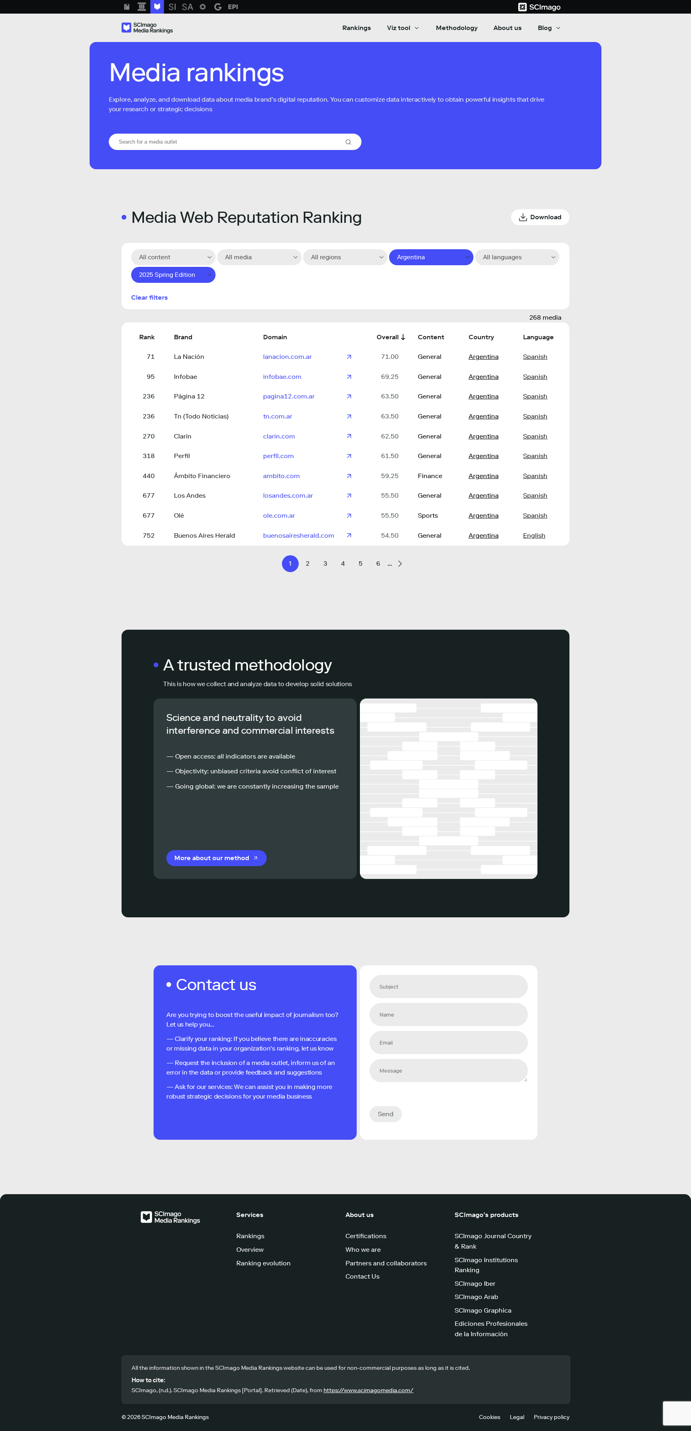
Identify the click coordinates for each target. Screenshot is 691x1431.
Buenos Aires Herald (204, 535)
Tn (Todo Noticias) (201, 416)
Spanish (535, 356)
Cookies (489, 1417)
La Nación (189, 356)
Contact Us (362, 1276)
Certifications (366, 1236)
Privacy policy (551, 1417)
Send (385, 1114)
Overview (250, 1249)
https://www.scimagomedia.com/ (368, 1390)
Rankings (356, 28)
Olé (179, 515)
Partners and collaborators (386, 1263)
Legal (517, 1417)
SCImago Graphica (483, 1310)
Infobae (185, 376)
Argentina (484, 356)
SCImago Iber (475, 1283)
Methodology (456, 28)
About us (507, 28)
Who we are (363, 1249)
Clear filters (149, 297)
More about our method (211, 858)
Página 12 (189, 396)
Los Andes (190, 495)
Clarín (183, 436)
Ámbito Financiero (202, 476)
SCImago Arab (476, 1297)
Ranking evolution (263, 1263)
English (534, 535)
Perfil (182, 456)
